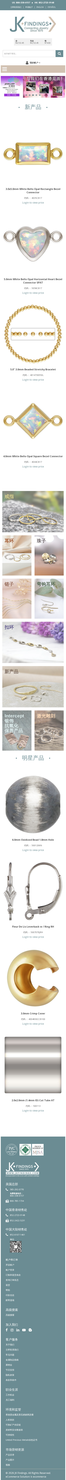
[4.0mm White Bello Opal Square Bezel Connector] (33, 421)
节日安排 (10, 1369)
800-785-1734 (17, 1200)
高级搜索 (10, 1314)
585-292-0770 (17, 1189)
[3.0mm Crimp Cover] (33, 978)
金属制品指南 (12, 1359)
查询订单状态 (12, 1279)
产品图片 (10, 1459)
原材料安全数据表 (14, 1429)
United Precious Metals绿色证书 (21, 1439)
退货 (8, 1285)
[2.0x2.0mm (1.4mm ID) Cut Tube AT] (33, 1065)
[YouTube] (24, 1329)
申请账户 (29, 7)
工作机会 (10, 1394)
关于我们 (10, 1344)
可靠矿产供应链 (13, 1424)
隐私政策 (10, 1374)
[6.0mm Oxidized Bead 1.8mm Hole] (33, 804)
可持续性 (10, 1434)
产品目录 (10, 1454)
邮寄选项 (10, 1300)
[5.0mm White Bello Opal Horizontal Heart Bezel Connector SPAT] (33, 244)
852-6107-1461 (17, 1234)
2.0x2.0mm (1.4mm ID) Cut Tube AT (33, 1100)
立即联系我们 (15, 7)
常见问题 (10, 1354)
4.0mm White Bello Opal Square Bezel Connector (33, 456)
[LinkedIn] (17, 1329)
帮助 (8, 1290)
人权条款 (10, 1419)
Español (52, 7)
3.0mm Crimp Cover (33, 1013)
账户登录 (10, 1269)
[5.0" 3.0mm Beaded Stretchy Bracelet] (33, 334)
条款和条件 (11, 1379)
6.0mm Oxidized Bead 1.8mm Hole (33, 839)
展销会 (9, 1364)
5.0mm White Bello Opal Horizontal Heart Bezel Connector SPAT (33, 281)
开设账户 (10, 1264)
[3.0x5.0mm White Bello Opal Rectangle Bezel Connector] (33, 154)
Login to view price (33, 202)
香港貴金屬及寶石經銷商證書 (20, 1414)
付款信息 (10, 1295)
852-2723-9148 (17, 1215)
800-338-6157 (17, 1195)
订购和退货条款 (13, 1274)
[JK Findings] (33, 24)
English (40, 7)
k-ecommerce (38, 1476)
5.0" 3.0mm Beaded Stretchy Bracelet (33, 369)
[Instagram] (12, 1329)
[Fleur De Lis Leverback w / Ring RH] (33, 891)
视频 (8, 1464)
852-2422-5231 (17, 1220)
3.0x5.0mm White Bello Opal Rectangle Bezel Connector (33, 190)
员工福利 (10, 1399)
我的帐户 (34, 62)
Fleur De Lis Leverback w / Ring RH (33, 926)
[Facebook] (7, 1329)
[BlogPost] (30, 1329)
